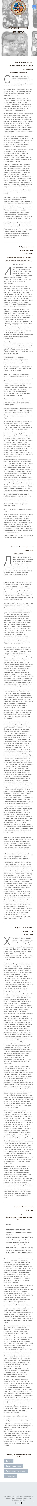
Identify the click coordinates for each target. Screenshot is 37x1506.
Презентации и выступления (16, 1471)
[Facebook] (16, 1503)
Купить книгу (10, 1476)
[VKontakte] (21, 1503)
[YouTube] (18, 1503)
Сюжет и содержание (13, 1466)
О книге (8, 1461)
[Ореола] (18, 7)
